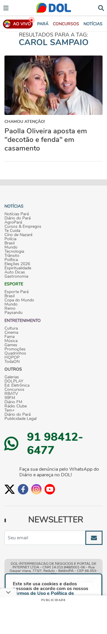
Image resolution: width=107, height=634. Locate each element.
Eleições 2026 (17, 264)
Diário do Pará (17, 218)
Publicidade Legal (20, 419)
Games (10, 345)
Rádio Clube (15, 406)
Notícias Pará (16, 214)
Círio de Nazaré (18, 235)
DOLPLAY (13, 381)
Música (11, 341)
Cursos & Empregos (22, 226)
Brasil (9, 243)
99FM (9, 398)
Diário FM (13, 402)
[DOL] (53, 8)
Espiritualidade (17, 268)
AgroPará (13, 222)
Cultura (11, 328)
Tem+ (9, 410)
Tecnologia (14, 251)
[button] (66, 24)
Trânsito (11, 256)
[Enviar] (94, 538)
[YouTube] (50, 489)
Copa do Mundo (19, 300)
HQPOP (12, 357)
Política (11, 260)
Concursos (14, 390)
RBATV (11, 394)
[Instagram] (36, 489)
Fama (9, 337)
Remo (9, 308)
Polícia (10, 239)
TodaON (12, 362)
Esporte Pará (16, 292)
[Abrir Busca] (101, 7)
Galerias (11, 377)
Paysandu (13, 313)
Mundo (11, 247)
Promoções (15, 349)
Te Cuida (12, 231)
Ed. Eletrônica (16, 385)
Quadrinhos (15, 353)
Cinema (11, 333)
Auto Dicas (14, 272)
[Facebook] (23, 489)
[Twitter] (9, 489)
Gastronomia (16, 276)
